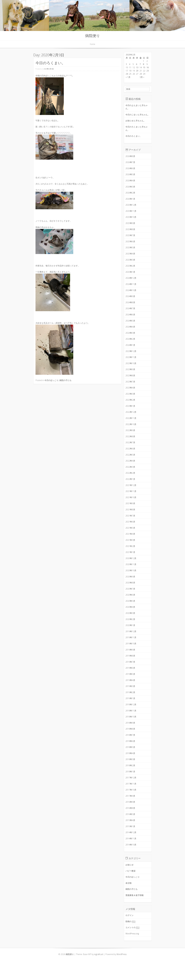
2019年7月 (130, 661)
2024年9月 (130, 296)
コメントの (132, 927)
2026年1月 (130, 198)
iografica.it (98, 954)
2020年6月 (130, 594)
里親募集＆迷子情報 (134, 895)
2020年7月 (130, 588)
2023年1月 (130, 406)
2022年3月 (130, 467)
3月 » (142, 77)
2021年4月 (130, 533)
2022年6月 (130, 448)
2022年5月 (130, 454)
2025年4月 (130, 253)
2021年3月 (130, 540)
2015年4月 (130, 820)
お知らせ (129, 864)
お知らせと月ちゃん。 (135, 120)
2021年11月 (130, 491)
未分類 (128, 883)
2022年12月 (130, 412)
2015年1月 (130, 826)
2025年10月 (130, 217)
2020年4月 (130, 607)
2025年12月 (130, 204)
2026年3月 (130, 186)
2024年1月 (130, 345)
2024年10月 (130, 290)
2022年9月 (130, 430)
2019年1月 (130, 698)
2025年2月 (130, 265)
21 (141, 70)
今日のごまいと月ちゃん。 (137, 114)
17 (127, 70)
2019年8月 (130, 655)
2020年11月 (130, 564)
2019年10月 (130, 643)
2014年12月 (130, 832)
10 (127, 67)
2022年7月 (130, 442)
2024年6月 (130, 314)
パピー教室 (130, 870)
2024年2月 (130, 339)
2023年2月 (130, 399)
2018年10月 (130, 716)
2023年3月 (130, 393)
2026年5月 (130, 174)
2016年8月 (130, 808)
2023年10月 (130, 363)
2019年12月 (130, 631)
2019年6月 (130, 668)
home (92, 44)
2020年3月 (130, 613)
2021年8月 (130, 509)
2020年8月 (130, 582)
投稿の (130, 921)
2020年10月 (130, 570)
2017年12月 (130, 777)
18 (130, 70)
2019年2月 (130, 692)
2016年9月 (130, 802)
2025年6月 (130, 241)
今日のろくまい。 (50, 62)
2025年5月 (130, 247)
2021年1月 (130, 552)
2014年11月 (130, 838)
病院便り (92, 35)
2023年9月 (130, 369)
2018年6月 (130, 741)
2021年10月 (130, 497)
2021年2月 (130, 546)
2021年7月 (130, 515)
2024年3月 (130, 332)
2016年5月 (130, 814)
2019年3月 (130, 686)
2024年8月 (130, 302)
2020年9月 (130, 576)
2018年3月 (130, 759)
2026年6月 (130, 168)
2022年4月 (130, 460)
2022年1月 (130, 479)
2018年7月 (130, 735)
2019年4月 (130, 680)
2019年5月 (130, 674)
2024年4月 (130, 326)
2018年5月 (130, 747)
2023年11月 (130, 357)
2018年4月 (130, 753)
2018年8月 (130, 728)
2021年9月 (130, 503)
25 (130, 73)
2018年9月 (130, 722)
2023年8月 (130, 375)
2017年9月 (130, 796)
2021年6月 (130, 521)
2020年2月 (130, 619)
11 (130, 67)
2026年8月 (130, 156)
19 (134, 70)
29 (144, 73)
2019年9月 (130, 649)
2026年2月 (130, 192)
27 (137, 73)
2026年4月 (130, 180)
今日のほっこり (51, 380)
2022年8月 (130, 436)
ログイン (129, 915)
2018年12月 (130, 704)
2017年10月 (130, 789)
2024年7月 (130, 308)
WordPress (122, 954)
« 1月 (128, 77)
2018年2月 (130, 765)
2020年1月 (130, 625)
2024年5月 (130, 320)
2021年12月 (130, 485)
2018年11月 (130, 710)
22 (144, 70)
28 (141, 73)
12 (134, 67)
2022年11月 (130, 418)
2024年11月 (130, 284)
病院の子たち (65, 380)
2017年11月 (130, 783)
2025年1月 (130, 272)
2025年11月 (130, 211)
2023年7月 (130, 381)
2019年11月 (130, 637)
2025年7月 (130, 235)
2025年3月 (130, 259)
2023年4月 (130, 387)
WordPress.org (132, 933)
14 (141, 67)
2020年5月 (130, 601)
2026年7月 (130, 162)
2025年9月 (130, 223)
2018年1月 (130, 771)
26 (134, 73)
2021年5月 (130, 527)
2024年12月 (130, 278)
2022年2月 (130, 473)
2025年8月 (130, 229)
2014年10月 (130, 844)
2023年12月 (130, 351)
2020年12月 (130, 558)
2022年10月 (130, 424)
